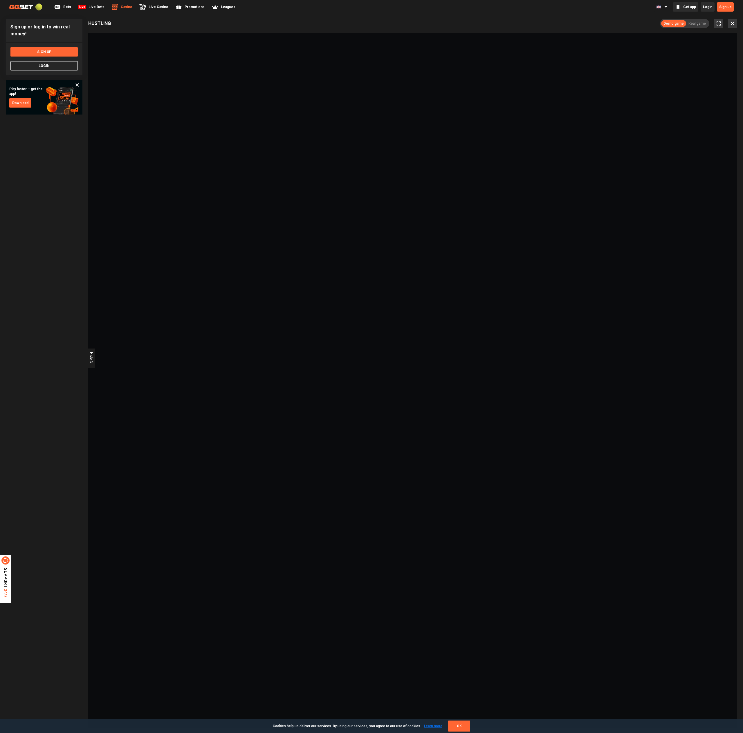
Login (707, 7)
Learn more (433, 726)
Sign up (725, 7)
